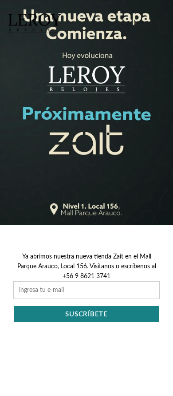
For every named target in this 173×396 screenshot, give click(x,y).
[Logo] (34, 23)
